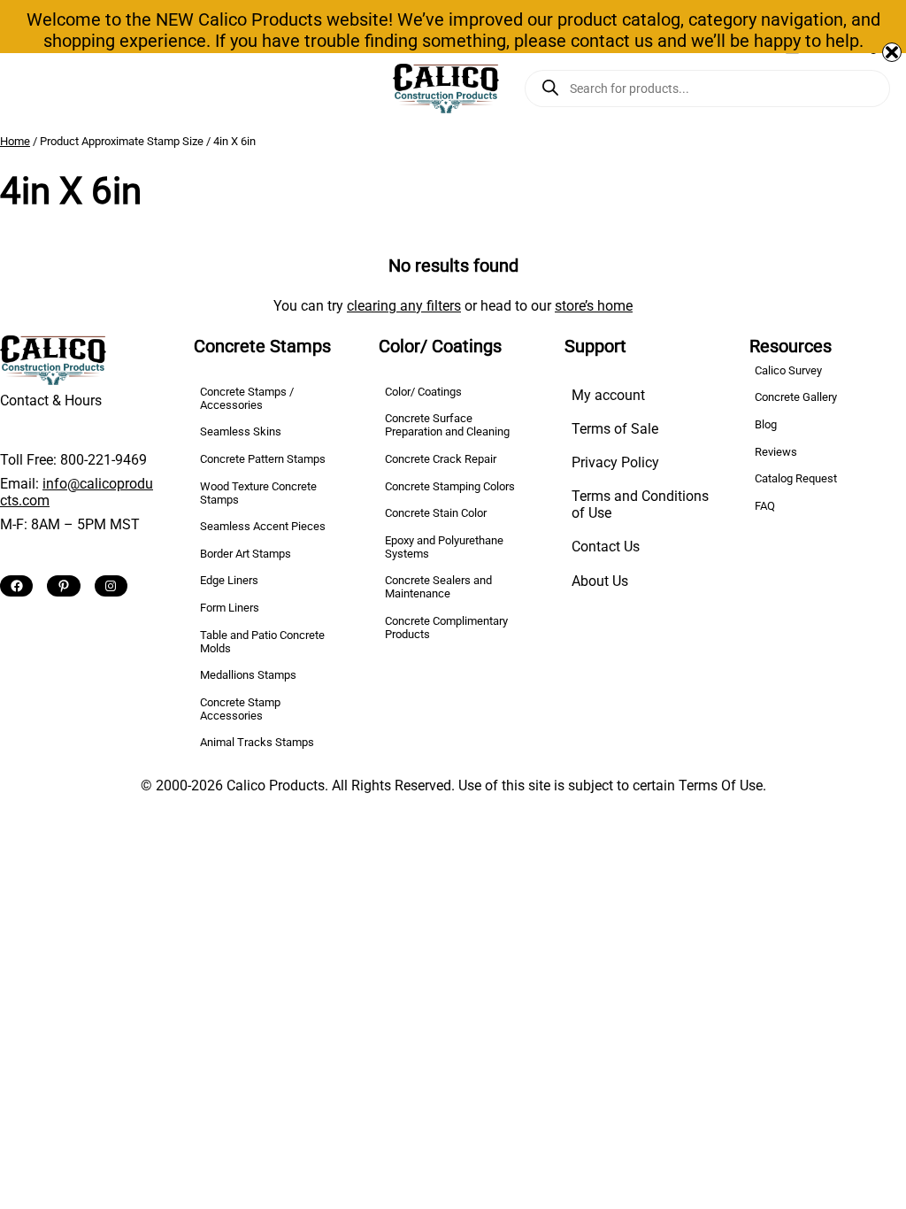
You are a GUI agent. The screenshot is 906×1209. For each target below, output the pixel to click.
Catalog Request (796, 478)
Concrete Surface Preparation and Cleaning (447, 425)
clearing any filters (404, 305)
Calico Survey (788, 370)
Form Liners (229, 607)
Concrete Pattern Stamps (263, 459)
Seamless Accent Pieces (263, 526)
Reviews (776, 451)
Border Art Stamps (245, 553)
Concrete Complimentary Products (446, 627)
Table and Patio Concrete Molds (262, 641)
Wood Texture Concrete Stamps (258, 493)
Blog (766, 424)
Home (15, 141)
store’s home (594, 305)
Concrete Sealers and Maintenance (438, 587)
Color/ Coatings (423, 391)
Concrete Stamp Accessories (240, 709)
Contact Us (606, 546)
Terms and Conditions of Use (640, 504)
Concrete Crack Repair (440, 459)
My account (608, 395)
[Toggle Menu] (20, 88)
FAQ (765, 505)
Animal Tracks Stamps (257, 742)
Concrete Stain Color (436, 513)
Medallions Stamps (248, 675)
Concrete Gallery (796, 397)
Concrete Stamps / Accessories (247, 398)
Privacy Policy (615, 462)
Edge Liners (229, 580)
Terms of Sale (615, 428)
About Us (600, 581)
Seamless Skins (240, 431)
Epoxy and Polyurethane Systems (444, 547)
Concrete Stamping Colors (450, 486)
